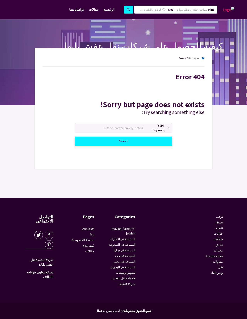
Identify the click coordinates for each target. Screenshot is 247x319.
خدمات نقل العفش (123, 278)
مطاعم (218, 250)
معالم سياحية (214, 256)
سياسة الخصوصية (83, 240)
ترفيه (219, 217)
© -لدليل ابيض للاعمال (110, 311)
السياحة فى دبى (125, 256)
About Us (88, 229)
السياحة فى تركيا (124, 250)
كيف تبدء (88, 246)
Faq (92, 234)
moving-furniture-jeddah (123, 231)
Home (199, 58)
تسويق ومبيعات (125, 273)
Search (119, 141)
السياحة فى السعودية (121, 245)
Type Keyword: (161, 128)
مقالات (93, 9)
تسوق (219, 222)
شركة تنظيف (126, 284)
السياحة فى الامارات (122, 239)
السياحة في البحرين (122, 267)
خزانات (218, 234)
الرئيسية (109, 9)
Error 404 (184, 58)
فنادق (219, 245)
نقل (220, 267)
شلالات (218, 239)
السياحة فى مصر (124, 261)
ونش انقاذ (217, 273)
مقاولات (217, 262)
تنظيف (218, 228)
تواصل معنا (76, 9)
